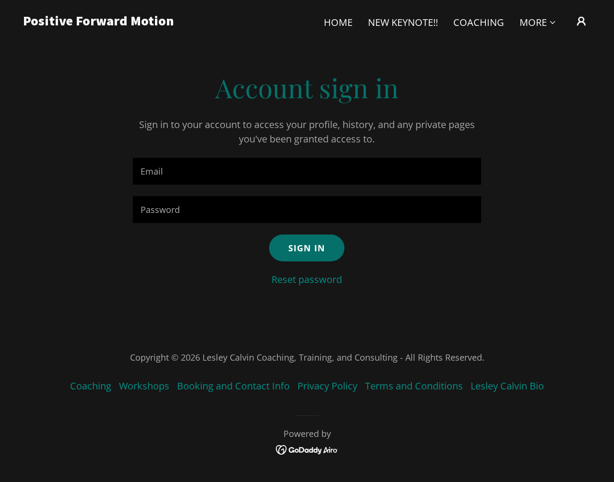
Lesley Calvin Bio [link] (507, 385)
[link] (102, 21)
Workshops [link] (144, 385)
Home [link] (338, 22)
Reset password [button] (307, 279)
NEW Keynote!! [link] (403, 22)
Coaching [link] (478, 22)
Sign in (306, 248)
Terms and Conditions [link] (414, 385)
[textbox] (307, 171)
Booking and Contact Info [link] (233, 385)
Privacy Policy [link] (327, 385)
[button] (538, 22)
